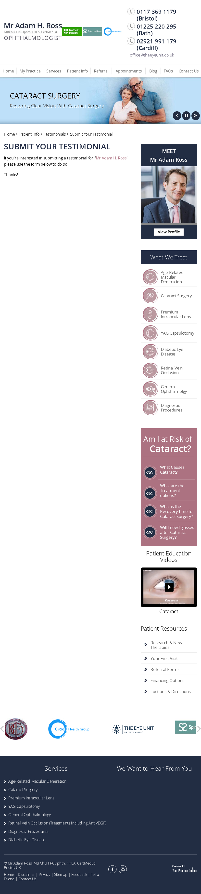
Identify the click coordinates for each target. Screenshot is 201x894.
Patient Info (77, 71)
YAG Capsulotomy (177, 333)
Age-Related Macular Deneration (172, 277)
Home (8, 71)
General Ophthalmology (29, 814)
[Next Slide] (196, 117)
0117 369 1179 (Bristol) (156, 15)
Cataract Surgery (176, 295)
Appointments (129, 71)
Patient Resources (164, 628)
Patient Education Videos (168, 556)
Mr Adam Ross (169, 159)
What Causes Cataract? (172, 469)
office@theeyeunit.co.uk (152, 55)
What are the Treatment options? (172, 490)
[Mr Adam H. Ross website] (33, 38)
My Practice (30, 71)
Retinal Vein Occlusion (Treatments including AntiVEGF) (57, 823)
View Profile (169, 232)
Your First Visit (164, 658)
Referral (101, 71)
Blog (153, 71)
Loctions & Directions (171, 691)
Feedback (79, 874)
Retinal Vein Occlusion (172, 370)
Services (53, 71)
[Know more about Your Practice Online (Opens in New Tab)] (184, 872)
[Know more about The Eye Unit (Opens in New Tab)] (124, 714)
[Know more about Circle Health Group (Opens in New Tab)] (113, 34)
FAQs (168, 71)
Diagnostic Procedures (171, 407)
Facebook (112, 869)
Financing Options (167, 680)
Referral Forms (165, 669)
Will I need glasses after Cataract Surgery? (177, 532)
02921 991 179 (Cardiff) (156, 44)
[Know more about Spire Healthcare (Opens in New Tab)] (92, 34)
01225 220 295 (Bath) (156, 30)
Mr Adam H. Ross (111, 158)
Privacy (44, 874)
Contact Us (189, 71)
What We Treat (168, 257)
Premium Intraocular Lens (176, 314)
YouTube (123, 869)
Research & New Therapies (166, 645)
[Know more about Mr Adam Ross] (169, 221)
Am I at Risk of (167, 443)
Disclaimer (26, 874)
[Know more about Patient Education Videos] (169, 588)
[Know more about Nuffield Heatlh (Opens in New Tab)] (72, 34)
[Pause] (186, 117)
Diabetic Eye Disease (172, 351)
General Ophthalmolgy (174, 389)
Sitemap (60, 874)
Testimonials (55, 134)
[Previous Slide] (177, 117)
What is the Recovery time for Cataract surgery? (177, 511)
